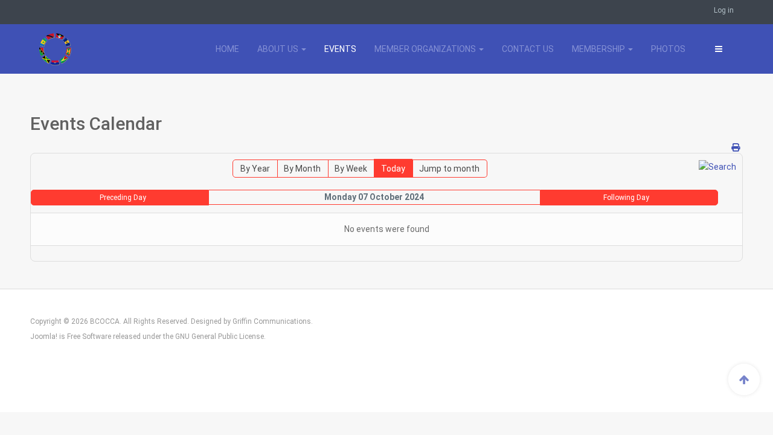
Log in (724, 10)
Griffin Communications (272, 321)
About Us (278, 49)
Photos (668, 49)
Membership (599, 49)
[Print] (735, 147)
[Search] (717, 166)
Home (227, 49)
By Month (302, 168)
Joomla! (43, 336)
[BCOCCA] (85, 49)
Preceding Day (123, 197)
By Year (255, 168)
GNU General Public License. (220, 336)
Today (393, 168)
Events (340, 49)
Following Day (626, 197)
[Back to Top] (744, 379)
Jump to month (449, 168)
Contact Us (528, 49)
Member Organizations (426, 49)
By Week (351, 168)
